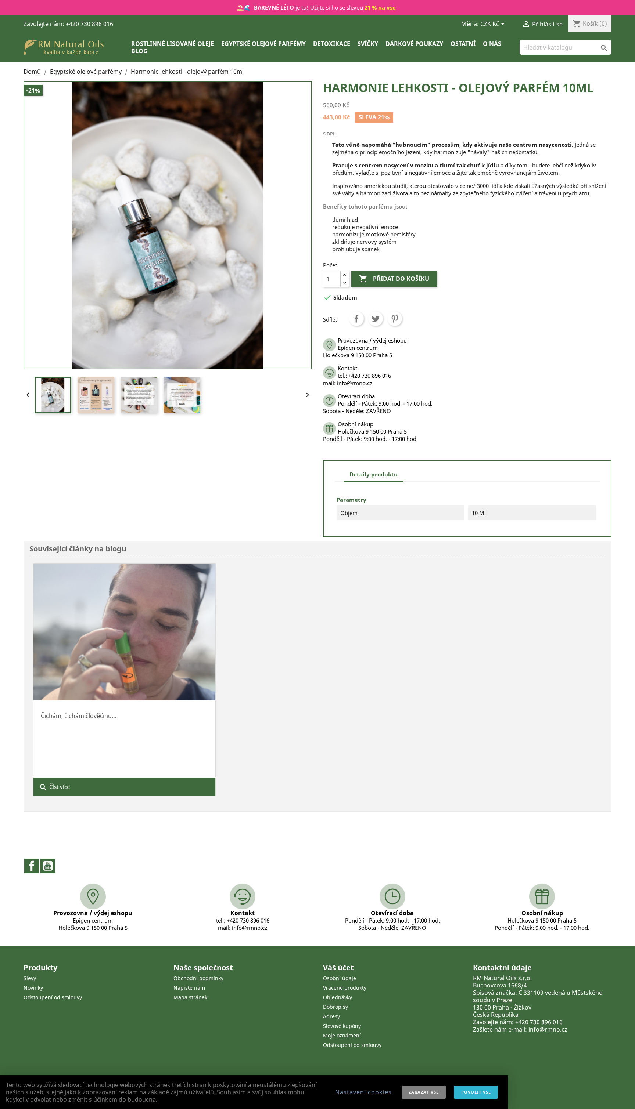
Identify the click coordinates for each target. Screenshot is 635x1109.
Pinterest (394, 318)
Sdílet (356, 318)
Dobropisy (335, 1006)
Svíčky (368, 43)
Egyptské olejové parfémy (263, 43)
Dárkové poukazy (414, 43)
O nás (492, 43)
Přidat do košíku (394, 278)
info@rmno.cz (547, 1029)
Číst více (54, 787)
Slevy (30, 978)
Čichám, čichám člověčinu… (78, 716)
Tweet (375, 318)
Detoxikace (331, 43)
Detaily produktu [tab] (373, 474)
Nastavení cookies (363, 1092)
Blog (139, 51)
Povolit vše (476, 1092)
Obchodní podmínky (198, 978)
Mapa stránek (190, 997)
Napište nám (189, 987)
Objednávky (337, 997)
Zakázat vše (424, 1092)
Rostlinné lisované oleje (172, 43)
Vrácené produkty (344, 987)
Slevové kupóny (342, 1025)
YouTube (47, 866)
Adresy (331, 1016)
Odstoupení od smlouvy (53, 997)
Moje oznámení (342, 1035)
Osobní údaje (339, 978)
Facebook (31, 866)
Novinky (33, 987)
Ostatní (463, 43)
